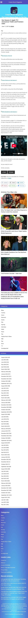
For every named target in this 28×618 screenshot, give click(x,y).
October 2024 (4, 409)
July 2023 (3, 445)
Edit (4, 172)
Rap (2, 341)
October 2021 (4, 492)
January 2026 (4, 374)
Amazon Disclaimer (5, 565)
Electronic (3, 317)
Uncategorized (4, 348)
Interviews (3, 327)
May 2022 (3, 476)
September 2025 (5, 383)
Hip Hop (3, 324)
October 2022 (4, 464)
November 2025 (5, 378)
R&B (2, 338)
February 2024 (4, 428)
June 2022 (3, 473)
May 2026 (3, 364)
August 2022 (4, 469)
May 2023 (3, 450)
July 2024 (3, 416)
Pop (2, 334)
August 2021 (4, 497)
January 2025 (4, 402)
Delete (11, 172)
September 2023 (5, 440)
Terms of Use (17, 611)
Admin (12, 26)
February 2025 (4, 400)
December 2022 (5, 459)
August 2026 (4, 357)
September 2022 (5, 466)
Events (2, 319)
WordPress (11, 614)
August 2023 (4, 442)
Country (3, 312)
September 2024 (5, 412)
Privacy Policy (4, 569)
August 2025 (4, 385)
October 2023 (4, 438)
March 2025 (4, 397)
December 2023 (5, 433)
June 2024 (3, 419)
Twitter (9, 178)
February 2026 (4, 371)
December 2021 (5, 488)
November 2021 (5, 490)
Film (2, 322)
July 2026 (3, 359)
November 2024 (5, 407)
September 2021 (5, 495)
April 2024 (3, 423)
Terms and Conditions (6, 572)
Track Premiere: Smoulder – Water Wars (11, 273)
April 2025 (3, 395)
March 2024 (4, 426)
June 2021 (3, 502)
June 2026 (3, 362)
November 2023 (5, 435)
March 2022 (4, 480)
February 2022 (4, 483)
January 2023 (4, 457)
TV (2, 31)
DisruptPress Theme (19, 614)
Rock (2, 343)
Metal (2, 329)
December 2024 (5, 404)
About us (3, 562)
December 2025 (5, 376)
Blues (2, 310)
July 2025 (3, 388)
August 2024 (4, 414)
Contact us (3, 560)
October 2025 (4, 381)
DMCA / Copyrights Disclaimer (8, 567)
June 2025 (3, 390)
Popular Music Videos (6, 336)
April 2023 (3, 452)
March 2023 (4, 454)
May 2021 (3, 504)
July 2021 (3, 499)
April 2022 (3, 478)
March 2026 (4, 369)
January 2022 (4, 485)
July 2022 (3, 471)
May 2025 (3, 393)
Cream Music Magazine (15, 2)
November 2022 (5, 461)
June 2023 (3, 447)
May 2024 (3, 421)
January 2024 (4, 431)
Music (2, 331)
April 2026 (3, 367)
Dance (2, 315)
